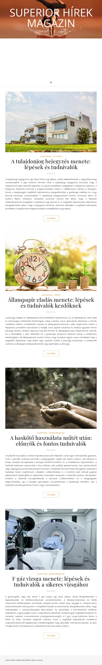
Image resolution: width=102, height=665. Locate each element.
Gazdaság (45, 156)
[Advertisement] (51, 58)
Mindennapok (57, 433)
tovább (51, 218)
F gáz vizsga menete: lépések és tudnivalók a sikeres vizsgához (51, 581)
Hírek (57, 295)
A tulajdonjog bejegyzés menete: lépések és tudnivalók (51, 164)
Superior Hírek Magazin (51, 17)
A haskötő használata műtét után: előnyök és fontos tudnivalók (51, 440)
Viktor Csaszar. (37, 660)
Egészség (42, 433)
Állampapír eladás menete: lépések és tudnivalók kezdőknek (51, 302)
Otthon (57, 156)
